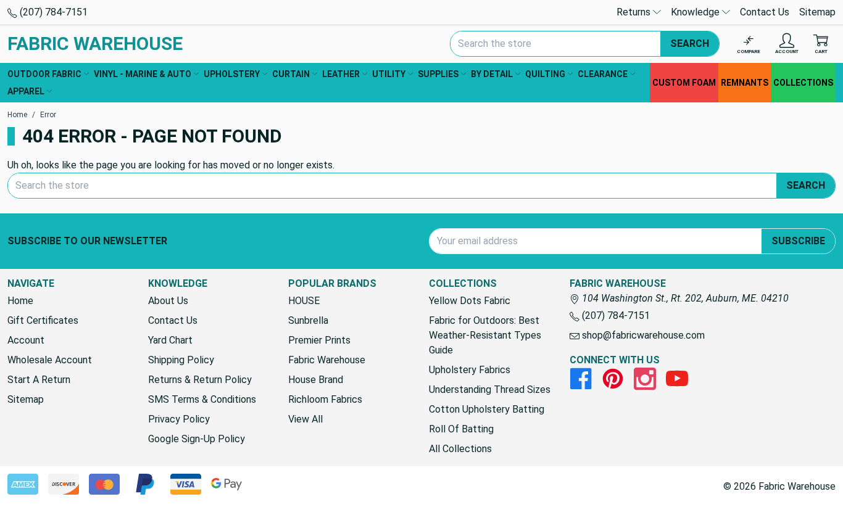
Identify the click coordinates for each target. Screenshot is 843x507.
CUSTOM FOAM (684, 83)
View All (305, 419)
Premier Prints (319, 340)
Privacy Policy (179, 419)
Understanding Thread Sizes (489, 389)
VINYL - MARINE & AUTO (142, 74)
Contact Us (764, 12)
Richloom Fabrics (325, 399)
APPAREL (25, 91)
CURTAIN (291, 74)
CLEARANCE (603, 74)
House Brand (315, 379)
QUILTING (545, 74)
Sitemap (817, 12)
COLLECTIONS (803, 83)
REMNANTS (744, 83)
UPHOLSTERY (232, 74)
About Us (168, 301)
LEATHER (341, 74)
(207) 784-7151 (52, 12)
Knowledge (696, 12)
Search (689, 43)
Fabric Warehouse (326, 360)
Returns (635, 12)
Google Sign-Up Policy (196, 439)
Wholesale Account (49, 360)
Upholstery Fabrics (469, 370)
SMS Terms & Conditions (202, 399)
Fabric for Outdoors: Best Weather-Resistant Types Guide (485, 335)
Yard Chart (170, 340)
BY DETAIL (492, 74)
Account (25, 340)
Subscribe (798, 241)
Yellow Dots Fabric (469, 301)
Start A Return (38, 379)
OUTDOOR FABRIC (44, 74)
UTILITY (388, 74)
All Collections (460, 449)
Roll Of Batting (461, 429)
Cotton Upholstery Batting (486, 409)
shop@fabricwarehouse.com (642, 335)
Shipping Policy (181, 360)
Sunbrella (308, 320)
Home (20, 301)
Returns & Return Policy (200, 379)
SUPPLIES (438, 74)
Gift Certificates (42, 320)
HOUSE (304, 301)
